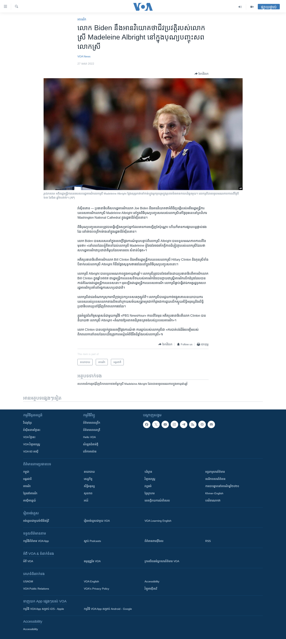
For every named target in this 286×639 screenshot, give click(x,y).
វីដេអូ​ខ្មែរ (27, 422)
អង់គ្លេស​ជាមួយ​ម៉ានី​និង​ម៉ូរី (36, 520)
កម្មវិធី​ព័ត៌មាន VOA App (36, 541)
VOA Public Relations (36, 588)
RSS (208, 541)
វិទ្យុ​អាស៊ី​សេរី (151, 588)
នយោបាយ (89, 471)
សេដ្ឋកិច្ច (88, 478)
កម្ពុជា (26, 471)
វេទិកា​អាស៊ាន (90, 451)
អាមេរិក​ (81, 19)
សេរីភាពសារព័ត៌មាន (215, 478)
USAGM (28, 581)
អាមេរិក (27, 486)
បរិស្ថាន (148, 471)
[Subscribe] (211, 424)
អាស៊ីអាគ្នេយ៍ (29, 500)
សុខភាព (88, 493)
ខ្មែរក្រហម (150, 493)
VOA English (91, 581)
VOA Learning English (158, 520)
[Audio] (240, 7)
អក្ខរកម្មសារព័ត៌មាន (215, 471)
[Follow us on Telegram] (183, 424)
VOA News (83, 56)
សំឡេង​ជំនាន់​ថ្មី (90, 444)
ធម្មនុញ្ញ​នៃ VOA (92, 561)
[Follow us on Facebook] (146, 424)
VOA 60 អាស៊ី (30, 451)
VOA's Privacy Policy (96, 588)
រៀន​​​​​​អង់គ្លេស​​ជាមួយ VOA (97, 520)
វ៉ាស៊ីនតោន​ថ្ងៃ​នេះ (31, 429)
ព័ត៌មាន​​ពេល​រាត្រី (91, 429)
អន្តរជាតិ (27, 478)
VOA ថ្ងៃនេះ (29, 437)
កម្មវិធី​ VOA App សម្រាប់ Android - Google (108, 608)
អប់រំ (86, 500)
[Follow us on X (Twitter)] (156, 424)
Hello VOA (89, 437)
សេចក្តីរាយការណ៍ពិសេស (157, 500)
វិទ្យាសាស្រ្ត (150, 478)
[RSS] (193, 424)
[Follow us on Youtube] (165, 424)
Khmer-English (214, 493)
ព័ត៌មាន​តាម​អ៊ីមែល (154, 541)
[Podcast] (202, 424)
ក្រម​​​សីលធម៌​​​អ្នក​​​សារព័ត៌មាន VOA (162, 561)
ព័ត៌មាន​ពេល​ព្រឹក (91, 422)
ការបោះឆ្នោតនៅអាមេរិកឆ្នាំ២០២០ (222, 486)
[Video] (252, 7)
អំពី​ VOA (28, 561)
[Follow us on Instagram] (174, 424)
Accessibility (152, 581)
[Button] (202, 73)
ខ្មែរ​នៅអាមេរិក (30, 493)
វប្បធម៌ (148, 486)
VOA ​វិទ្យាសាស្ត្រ (31, 444)
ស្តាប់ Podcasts (92, 541)
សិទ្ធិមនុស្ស (89, 486)
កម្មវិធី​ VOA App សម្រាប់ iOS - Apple (43, 608)
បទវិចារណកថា (212, 500)
